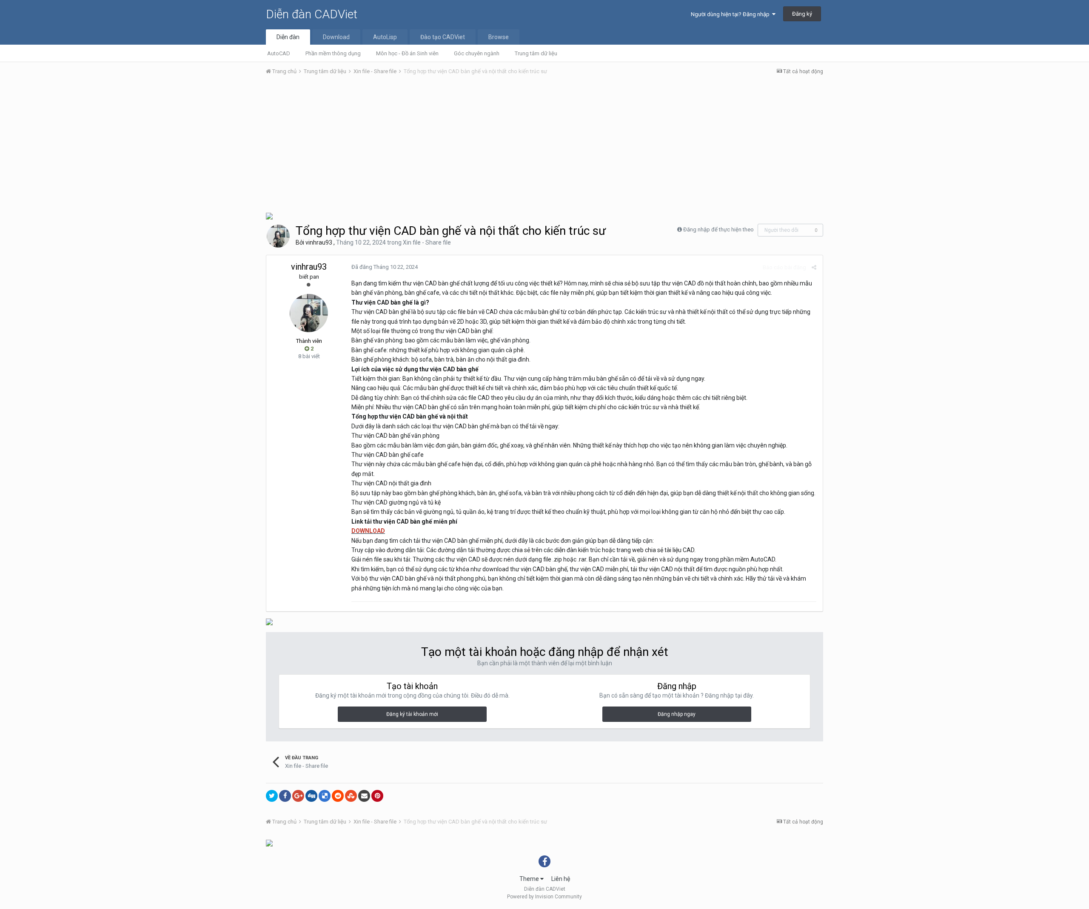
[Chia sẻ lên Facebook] (285, 796)
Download (336, 37)
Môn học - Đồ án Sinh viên (407, 53)
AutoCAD (278, 53)
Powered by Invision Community (544, 897)
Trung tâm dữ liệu (536, 53)
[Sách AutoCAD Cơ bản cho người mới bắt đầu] (269, 215)
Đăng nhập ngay (677, 714)
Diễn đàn (288, 37)
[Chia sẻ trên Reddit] (338, 796)
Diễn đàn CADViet (311, 14)
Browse (498, 37)
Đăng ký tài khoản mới (412, 714)
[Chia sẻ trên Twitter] (272, 796)
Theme (529, 878)
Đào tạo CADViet (442, 37)
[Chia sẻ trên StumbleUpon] (351, 796)
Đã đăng (384, 267)
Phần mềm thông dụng (333, 53)
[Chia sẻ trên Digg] (311, 796)
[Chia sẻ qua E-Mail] (364, 796)
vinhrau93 (318, 242)
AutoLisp (385, 37)
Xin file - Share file (427, 242)
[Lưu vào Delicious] (325, 796)
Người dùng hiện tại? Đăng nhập (731, 14)
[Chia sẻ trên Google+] (298, 796)
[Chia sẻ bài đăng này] (814, 267)
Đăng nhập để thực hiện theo (718, 229)
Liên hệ (560, 878)
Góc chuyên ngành (476, 53)
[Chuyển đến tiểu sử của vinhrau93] (278, 236)
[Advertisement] (544, 145)
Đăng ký (802, 14)
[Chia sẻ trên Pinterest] (377, 796)
